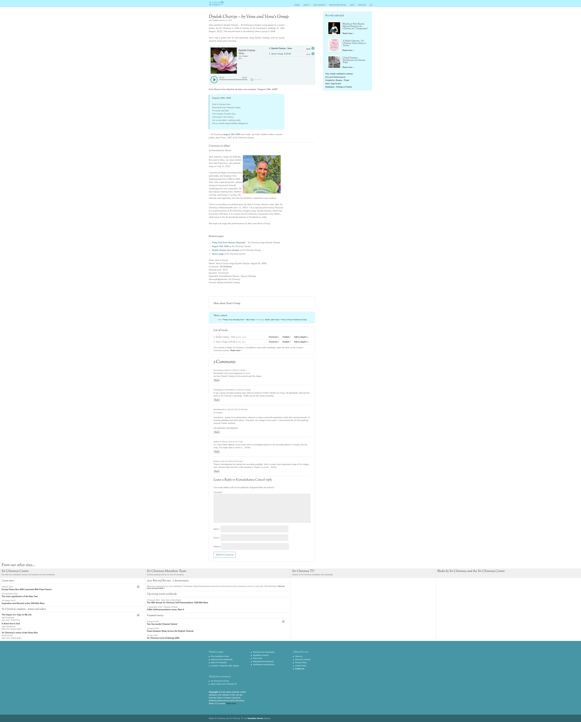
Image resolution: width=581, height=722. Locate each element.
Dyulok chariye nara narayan (225, 250)
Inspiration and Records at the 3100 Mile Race (23, 603)
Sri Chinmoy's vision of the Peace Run (20, 633)
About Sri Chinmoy (302, 659)
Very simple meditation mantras (339, 74)
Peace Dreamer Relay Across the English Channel (170, 631)
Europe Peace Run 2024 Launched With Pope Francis (27, 589)
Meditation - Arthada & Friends (338, 87)
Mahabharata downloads (263, 661)
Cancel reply (263, 479)
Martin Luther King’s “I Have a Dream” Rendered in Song (286, 320)
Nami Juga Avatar (333, 83)
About (306, 5)
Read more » (236, 350)
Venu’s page (218, 254)
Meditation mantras (261, 655)
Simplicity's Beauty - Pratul (337, 80)
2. (280, 54)
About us (298, 656)
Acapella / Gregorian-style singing (225, 666)
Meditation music (337, 5)
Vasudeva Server (255, 718)
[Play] (214, 80)
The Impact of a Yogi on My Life (16, 615)
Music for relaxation (219, 662)
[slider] (258, 80)
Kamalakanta (245, 479)
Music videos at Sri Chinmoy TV (224, 684)
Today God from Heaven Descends (228, 242)
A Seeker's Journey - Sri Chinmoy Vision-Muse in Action (354, 43)
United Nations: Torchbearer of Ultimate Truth (354, 60)
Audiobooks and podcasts (263, 664)
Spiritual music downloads (222, 659)
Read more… (232, 703)
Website (217, 546)
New (352, 5)
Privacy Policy (301, 662)
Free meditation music (220, 656)
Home (297, 5)
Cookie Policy (300, 666)
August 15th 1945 (231, 134)
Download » (274, 337)
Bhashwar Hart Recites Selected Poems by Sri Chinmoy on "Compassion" (355, 26)
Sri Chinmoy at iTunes (220, 681)
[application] (236, 79)
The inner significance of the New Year (20, 596)
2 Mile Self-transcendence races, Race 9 (165, 609)
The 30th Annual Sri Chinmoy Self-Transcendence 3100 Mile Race (177, 602)
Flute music (257, 658)
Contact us (299, 669)
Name (216, 529)
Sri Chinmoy (319, 5)
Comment (218, 492)
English (362, 5)
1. (280, 48)
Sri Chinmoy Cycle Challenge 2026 (163, 638)
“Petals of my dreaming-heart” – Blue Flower (239, 320)
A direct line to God (11, 623)
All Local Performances (335, 77)
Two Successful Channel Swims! (162, 624)
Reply (216, 380)
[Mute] (252, 79)
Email (216, 538)
